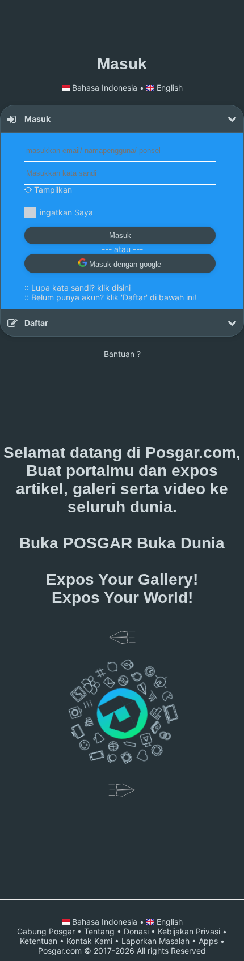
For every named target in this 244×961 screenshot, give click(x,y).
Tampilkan (52, 189)
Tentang (99, 931)
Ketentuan (38, 941)
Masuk (120, 235)
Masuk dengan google (124, 264)
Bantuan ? (122, 354)
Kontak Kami (89, 941)
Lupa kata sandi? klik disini (81, 287)
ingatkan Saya (66, 212)
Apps (208, 941)
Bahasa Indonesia (105, 87)
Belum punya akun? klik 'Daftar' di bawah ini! (113, 297)
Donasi (136, 931)
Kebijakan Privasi (189, 931)
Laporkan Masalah (155, 941)
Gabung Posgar (46, 931)
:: (77, 287)
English (168, 87)
